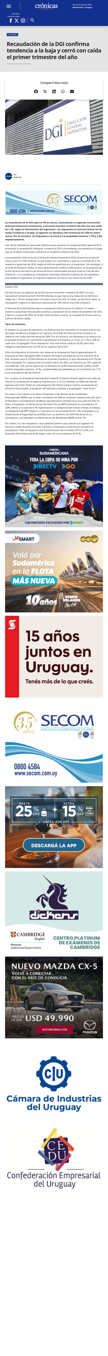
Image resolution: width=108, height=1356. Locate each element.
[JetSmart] (54, 571)
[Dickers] (54, 912)
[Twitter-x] (16, 20)
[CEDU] (54, 1158)
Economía (12, 34)
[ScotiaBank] (54, 657)
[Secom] (54, 202)
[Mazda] (54, 997)
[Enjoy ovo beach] (54, 827)
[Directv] (54, 486)
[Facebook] (12, 20)
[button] (36, 92)
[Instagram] (23, 20)
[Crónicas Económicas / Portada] (46, 6)
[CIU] (54, 1083)
